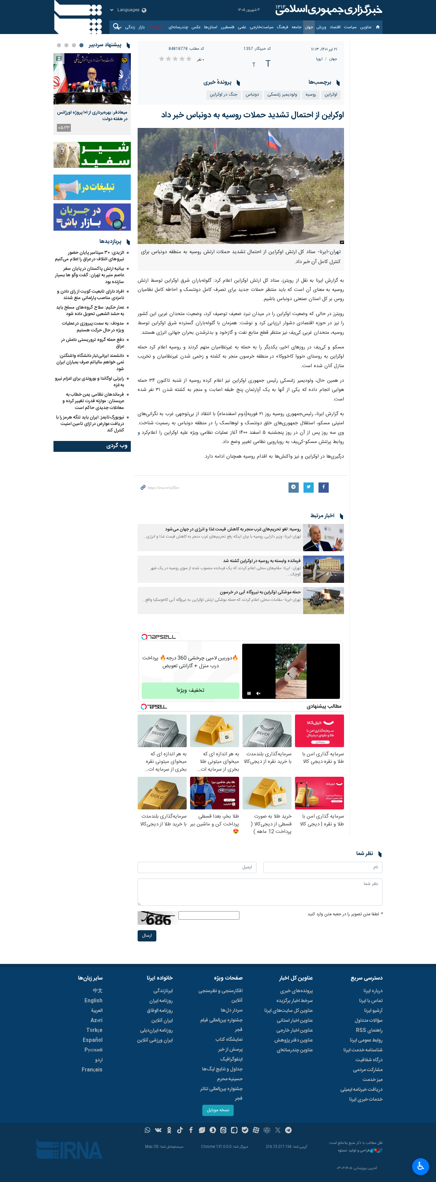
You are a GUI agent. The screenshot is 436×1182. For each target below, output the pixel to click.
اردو (99, 1060)
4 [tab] (59, 45)
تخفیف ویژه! (190, 690)
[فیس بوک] (191, 1131)
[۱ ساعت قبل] (92, 78)
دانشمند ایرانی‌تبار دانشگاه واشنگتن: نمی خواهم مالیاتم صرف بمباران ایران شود (90, 362)
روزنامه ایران (161, 1001)
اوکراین (331, 94)
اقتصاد (335, 27)
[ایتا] (223, 1131)
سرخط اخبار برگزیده (294, 1001)
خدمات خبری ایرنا (366, 1100)
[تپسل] (144, 637)
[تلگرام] (288, 1131)
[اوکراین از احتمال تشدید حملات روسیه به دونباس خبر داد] (241, 186)
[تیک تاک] (180, 1131)
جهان (309, 27)
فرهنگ (282, 27)
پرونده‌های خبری (296, 991)
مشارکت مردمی (368, 1070)
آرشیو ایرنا (373, 1011)
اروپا (319, 59)
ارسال (147, 935)
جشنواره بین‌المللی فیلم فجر (221, 1025)
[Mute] (258, 693)
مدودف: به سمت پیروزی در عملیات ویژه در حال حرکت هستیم (93, 327)
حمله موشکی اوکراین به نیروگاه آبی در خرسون (260, 592)
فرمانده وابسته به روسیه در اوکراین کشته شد (262, 561)
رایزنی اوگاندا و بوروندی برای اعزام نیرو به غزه (89, 382)
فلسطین (227, 27)
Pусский (93, 1050)
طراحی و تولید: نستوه (354, 1151)
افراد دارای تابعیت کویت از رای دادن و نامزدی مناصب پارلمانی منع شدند (90, 295)
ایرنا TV (154, 27)
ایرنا (328, 10)
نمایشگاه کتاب (229, 1040)
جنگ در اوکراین (223, 94)
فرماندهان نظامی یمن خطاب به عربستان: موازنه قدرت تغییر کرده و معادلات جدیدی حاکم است (93, 401)
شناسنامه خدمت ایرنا (363, 1050)
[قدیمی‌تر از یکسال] (323, 537)
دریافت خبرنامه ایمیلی (361, 1090)
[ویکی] (158, 1131)
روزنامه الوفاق (160, 1011)
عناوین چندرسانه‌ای (295, 1050)
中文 (98, 991)
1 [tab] (81, 45)
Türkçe (94, 1031)
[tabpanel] (92, 94)
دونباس (252, 94)
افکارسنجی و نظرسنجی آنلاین (220, 996)
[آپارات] (256, 1131)
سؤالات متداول (369, 1021)
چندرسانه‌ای (178, 27)
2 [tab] (74, 45)
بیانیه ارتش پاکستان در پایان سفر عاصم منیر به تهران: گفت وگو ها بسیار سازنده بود (89, 275)
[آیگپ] (234, 1131)
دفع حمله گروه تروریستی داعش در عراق (92, 343)
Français (92, 1070)
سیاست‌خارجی (262, 27)
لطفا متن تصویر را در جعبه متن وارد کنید (345, 914)
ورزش (321, 27)
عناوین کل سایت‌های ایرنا (288, 1011)
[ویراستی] (201, 1131)
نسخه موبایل (218, 1110)
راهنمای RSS (369, 1031)
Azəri (97, 1021)
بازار (142, 27)
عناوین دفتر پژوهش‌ (293, 1040)
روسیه (311, 94)
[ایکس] (277, 1131)
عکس (196, 27)
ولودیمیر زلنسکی (282, 94)
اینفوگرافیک (231, 1059)
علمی (242, 27)
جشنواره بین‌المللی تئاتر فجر (221, 1094)
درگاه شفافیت (369, 1060)
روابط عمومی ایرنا (366, 1040)
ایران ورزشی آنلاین (155, 1040)
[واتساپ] (147, 1131)
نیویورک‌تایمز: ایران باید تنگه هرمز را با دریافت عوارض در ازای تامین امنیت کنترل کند (90, 424)
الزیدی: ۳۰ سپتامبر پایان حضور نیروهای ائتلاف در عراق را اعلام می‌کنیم (89, 256)
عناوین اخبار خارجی (294, 1031)
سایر (118, 27)
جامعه (296, 27)
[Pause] (249, 693)
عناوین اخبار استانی (295, 1021)
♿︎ (421, 1166)
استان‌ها (210, 27)
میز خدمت (373, 1080)
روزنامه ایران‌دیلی (156, 1031)
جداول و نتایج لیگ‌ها (222, 1069)
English (93, 1001)
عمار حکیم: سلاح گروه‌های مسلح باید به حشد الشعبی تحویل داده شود (90, 311)
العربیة (97, 1011)
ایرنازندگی (163, 991)
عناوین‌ (366, 27)
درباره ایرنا (373, 991)
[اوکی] (169, 1131)
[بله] (245, 1131)
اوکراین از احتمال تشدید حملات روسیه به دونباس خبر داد (252, 115)
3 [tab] (66, 45)
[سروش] (212, 1131)
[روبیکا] (266, 1131)
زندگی (130, 27)
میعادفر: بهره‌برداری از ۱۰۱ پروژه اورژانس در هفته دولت (92, 115)
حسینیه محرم (230, 1079)
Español (93, 1040)
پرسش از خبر (230, 1050)
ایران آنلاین (162, 1021)
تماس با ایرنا (371, 1001)
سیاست (350, 27)
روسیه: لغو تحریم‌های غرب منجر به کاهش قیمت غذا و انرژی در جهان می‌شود (233, 529)
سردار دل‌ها (232, 1010)
